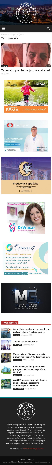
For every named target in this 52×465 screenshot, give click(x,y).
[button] (48, 28)
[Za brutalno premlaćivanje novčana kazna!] (26, 55)
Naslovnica (5, 35)
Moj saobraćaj (18, 389)
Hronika (4, 66)
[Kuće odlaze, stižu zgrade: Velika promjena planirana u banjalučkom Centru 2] (6, 370)
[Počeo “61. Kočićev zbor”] (6, 345)
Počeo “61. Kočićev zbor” (25, 341)
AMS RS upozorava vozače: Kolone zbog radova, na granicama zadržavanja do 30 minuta (30, 383)
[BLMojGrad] (26, 11)
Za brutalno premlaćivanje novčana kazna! (25, 70)
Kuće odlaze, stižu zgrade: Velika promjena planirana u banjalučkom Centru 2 (29, 369)
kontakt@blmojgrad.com (33, 448)
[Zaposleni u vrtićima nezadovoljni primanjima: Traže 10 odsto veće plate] (6, 358)
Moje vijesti (17, 345)
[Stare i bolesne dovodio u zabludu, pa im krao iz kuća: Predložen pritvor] (6, 333)
